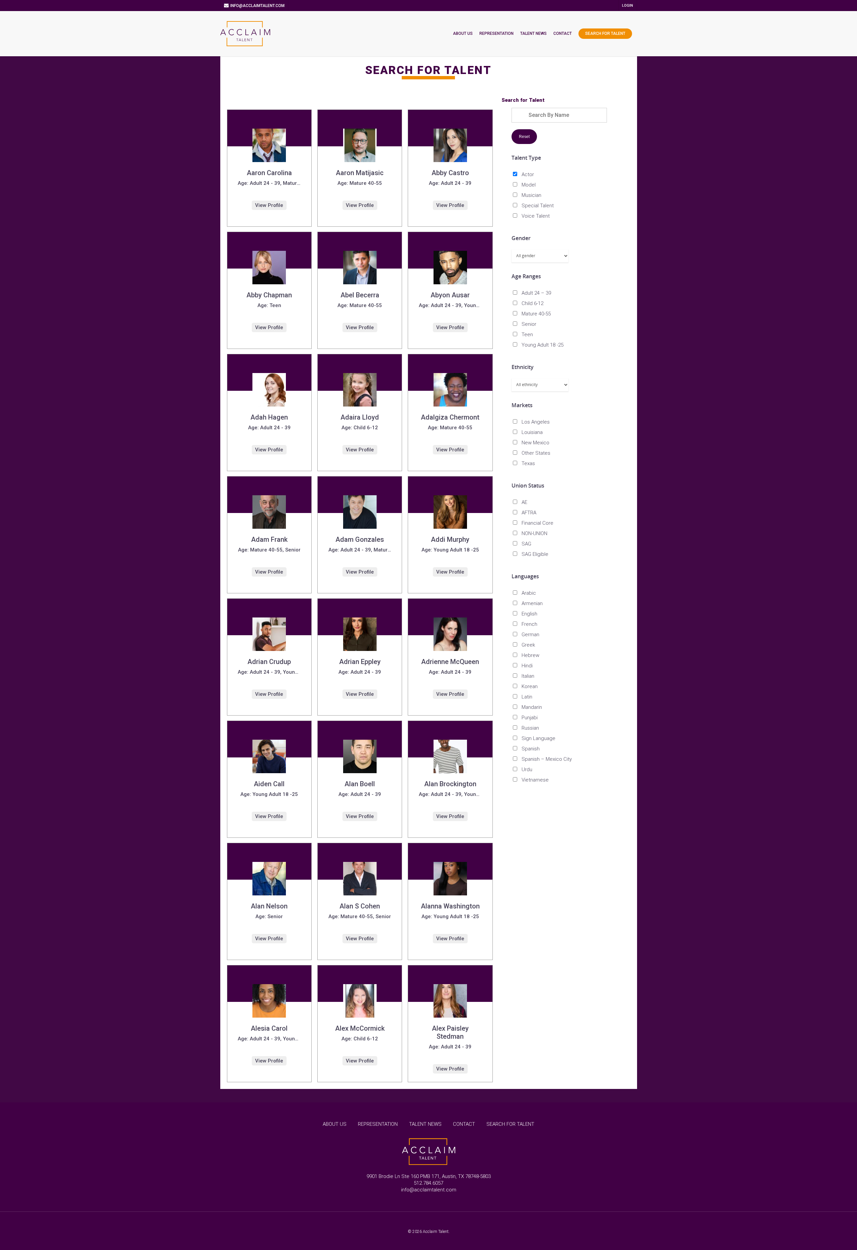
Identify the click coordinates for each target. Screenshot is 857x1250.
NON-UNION (534, 533)
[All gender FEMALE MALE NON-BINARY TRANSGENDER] (540, 256)
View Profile (269, 205)
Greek (528, 645)
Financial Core (537, 523)
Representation (496, 33)
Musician (531, 195)
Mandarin (532, 707)
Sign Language (538, 738)
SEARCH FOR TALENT (510, 1124)
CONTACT (464, 1124)
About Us (463, 33)
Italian (528, 676)
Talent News (533, 33)
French (529, 624)
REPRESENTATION (378, 1124)
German (530, 635)
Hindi (527, 666)
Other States (536, 453)
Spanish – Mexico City (547, 759)
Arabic (529, 593)
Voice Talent (536, 216)
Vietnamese (535, 780)
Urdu (527, 769)
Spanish (531, 749)
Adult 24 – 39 (536, 293)
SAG (526, 544)
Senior (529, 324)
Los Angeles (536, 422)
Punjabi (530, 718)
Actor (528, 174)
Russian (530, 728)
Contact (562, 33)
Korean (530, 686)
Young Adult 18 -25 (542, 345)
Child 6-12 (532, 303)
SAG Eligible (535, 554)
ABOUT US (334, 1124)
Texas (528, 463)
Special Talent (538, 206)
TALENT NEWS (425, 1124)
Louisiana (532, 432)
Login (627, 5)
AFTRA (529, 513)
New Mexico (535, 443)
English (529, 614)
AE (524, 502)
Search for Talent (605, 33)
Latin (527, 697)
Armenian (532, 603)
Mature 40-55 (536, 314)
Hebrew (530, 655)
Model (529, 185)
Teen (527, 335)
